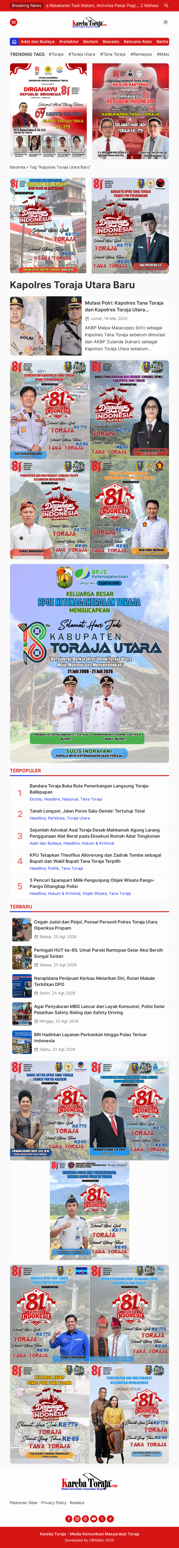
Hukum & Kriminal (98, 843)
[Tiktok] (110, 1518)
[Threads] (85, 1518)
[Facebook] (68, 1518)
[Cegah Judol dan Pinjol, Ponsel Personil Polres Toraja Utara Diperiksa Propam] (22, 929)
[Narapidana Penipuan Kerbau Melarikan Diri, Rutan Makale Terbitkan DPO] (22, 986)
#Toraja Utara (82, 54)
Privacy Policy (54, 1502)
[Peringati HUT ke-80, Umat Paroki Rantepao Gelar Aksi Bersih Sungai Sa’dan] (22, 958)
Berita (162, 41)
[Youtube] (93, 1518)
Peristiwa (56, 818)
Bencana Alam (138, 41)
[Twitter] (102, 1518)
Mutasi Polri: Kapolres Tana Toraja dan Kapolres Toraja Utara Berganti (124, 309)
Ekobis (36, 799)
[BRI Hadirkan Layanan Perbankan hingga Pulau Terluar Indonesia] (22, 1042)
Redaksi (77, 1502)
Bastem (90, 41)
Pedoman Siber (24, 1502)
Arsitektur (69, 41)
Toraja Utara (78, 818)
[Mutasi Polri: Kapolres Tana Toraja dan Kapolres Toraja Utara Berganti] (46, 326)
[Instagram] (77, 1518)
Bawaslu (111, 41)
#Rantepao (141, 54)
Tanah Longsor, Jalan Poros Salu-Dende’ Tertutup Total (87, 811)
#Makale (165, 54)
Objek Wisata (95, 894)
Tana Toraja (91, 799)
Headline (52, 799)
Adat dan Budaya (38, 41)
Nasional (70, 799)
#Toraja (56, 54)
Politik (53, 868)
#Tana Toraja (113, 54)
